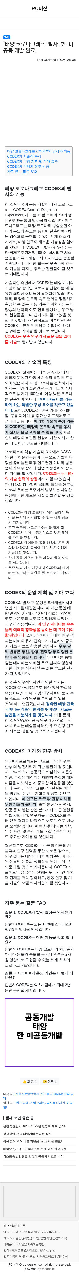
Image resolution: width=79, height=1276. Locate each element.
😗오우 (50, 1081)
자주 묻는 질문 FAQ (22, 171)
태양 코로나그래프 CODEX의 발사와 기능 (38, 151)
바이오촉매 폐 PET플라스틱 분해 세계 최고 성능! (35, 1149)
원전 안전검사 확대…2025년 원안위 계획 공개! (34, 1126)
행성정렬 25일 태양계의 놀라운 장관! (27, 1133)
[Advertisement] (39, 103)
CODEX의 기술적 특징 (24, 156)
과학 (6, 37)
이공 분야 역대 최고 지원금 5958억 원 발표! (32, 1141)
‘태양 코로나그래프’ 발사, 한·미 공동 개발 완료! (31, 1232)
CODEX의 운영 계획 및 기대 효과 (32, 161)
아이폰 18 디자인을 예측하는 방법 (23, 1244)
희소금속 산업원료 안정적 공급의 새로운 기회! (33, 1156)
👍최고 (29, 1081)
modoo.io (48, 1269)
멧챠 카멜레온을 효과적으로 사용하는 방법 (29, 1250)
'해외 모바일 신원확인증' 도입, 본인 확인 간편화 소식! (35, 1238)
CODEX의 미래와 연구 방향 (28, 166)
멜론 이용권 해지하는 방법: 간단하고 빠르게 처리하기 (35, 1256)
